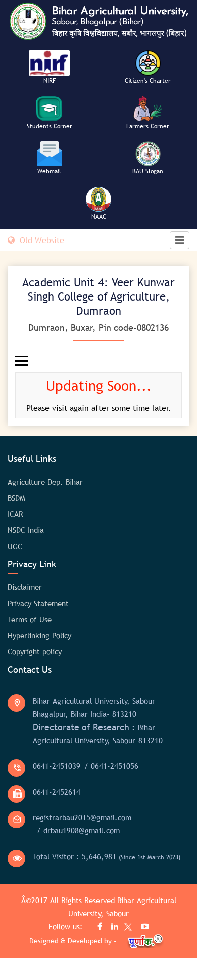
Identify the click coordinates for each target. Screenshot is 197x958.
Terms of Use (30, 619)
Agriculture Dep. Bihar (45, 481)
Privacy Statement (38, 603)
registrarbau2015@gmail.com (82, 817)
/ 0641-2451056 (111, 766)
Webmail (49, 171)
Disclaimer (25, 587)
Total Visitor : (106, 856)
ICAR (15, 514)
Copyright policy (35, 651)
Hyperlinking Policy (39, 635)
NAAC (98, 216)
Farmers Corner (147, 126)
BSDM (16, 498)
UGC (15, 546)
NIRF (49, 80)
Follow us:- (68, 926)
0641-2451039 (56, 766)
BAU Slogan (147, 171)
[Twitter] (126, 928)
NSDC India (26, 530)
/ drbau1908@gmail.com (78, 830)
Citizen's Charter (148, 80)
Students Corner (49, 126)
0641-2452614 (56, 792)
